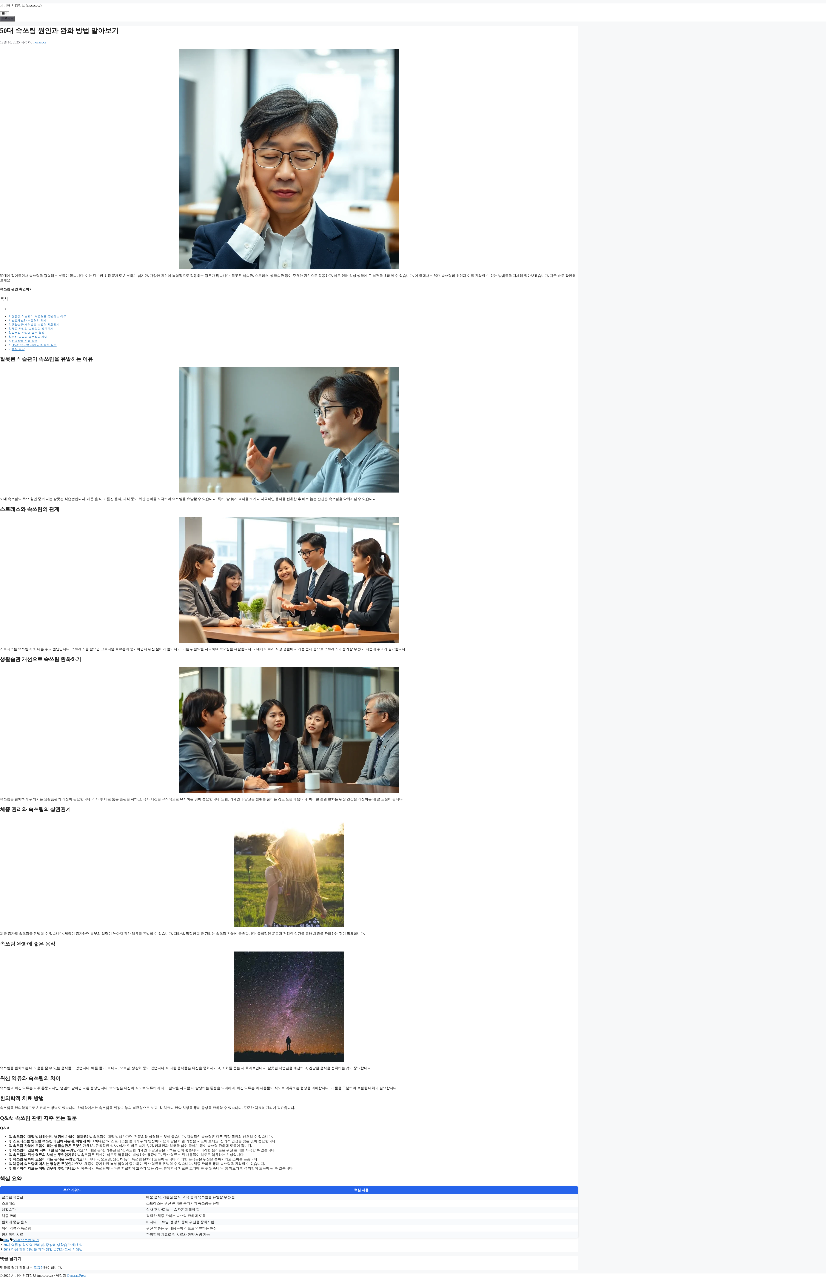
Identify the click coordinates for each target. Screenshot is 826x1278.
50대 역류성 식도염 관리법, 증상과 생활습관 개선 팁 (43, 1245)
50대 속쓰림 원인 (26, 1240)
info (6, 1240)
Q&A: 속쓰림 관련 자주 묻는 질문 (34, 345)
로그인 (39, 1267)
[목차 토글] (3, 309)
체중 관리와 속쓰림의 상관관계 (32, 328)
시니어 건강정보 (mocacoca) (21, 5)
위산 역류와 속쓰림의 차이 (29, 337)
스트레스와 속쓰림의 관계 (29, 320)
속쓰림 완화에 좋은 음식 (28, 332)
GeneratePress (76, 1275)
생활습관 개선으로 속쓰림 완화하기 (35, 324)
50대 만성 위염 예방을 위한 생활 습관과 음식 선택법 (43, 1249)
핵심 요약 (18, 349)
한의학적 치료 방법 (24, 341)
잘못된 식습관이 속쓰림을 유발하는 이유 (39, 316)
